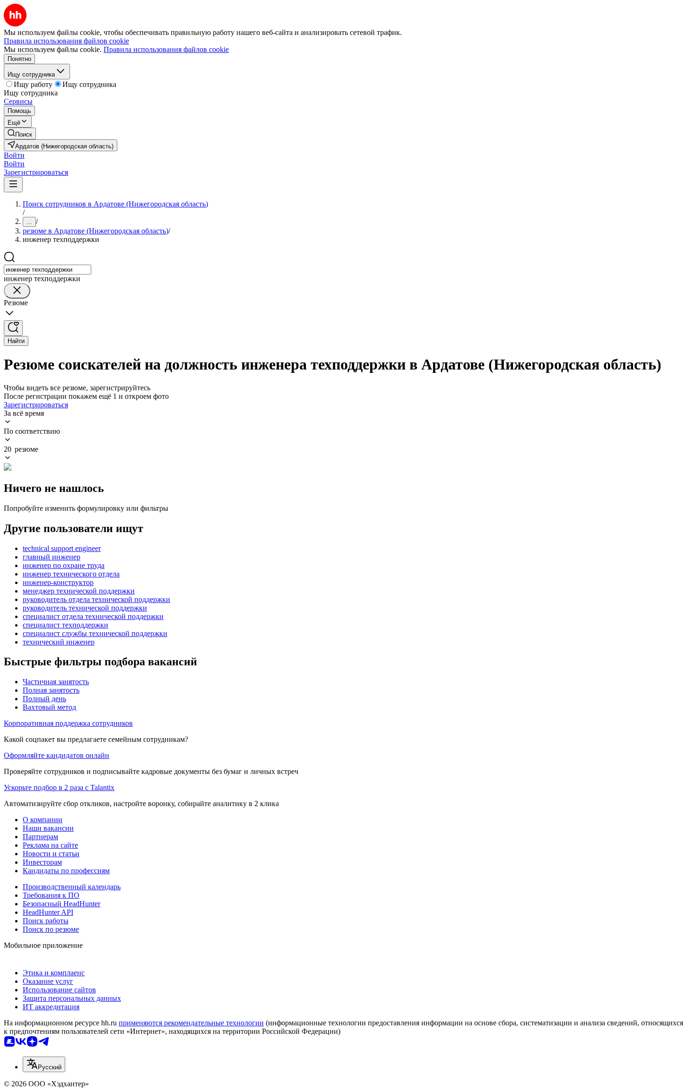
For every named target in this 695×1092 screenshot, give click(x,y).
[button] (14, 155)
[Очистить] (17, 291)
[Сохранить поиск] (13, 328)
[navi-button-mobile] (13, 184)
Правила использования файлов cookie (166, 49)
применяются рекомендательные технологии (191, 1023)
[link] (20, 133)
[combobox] (47, 270)
